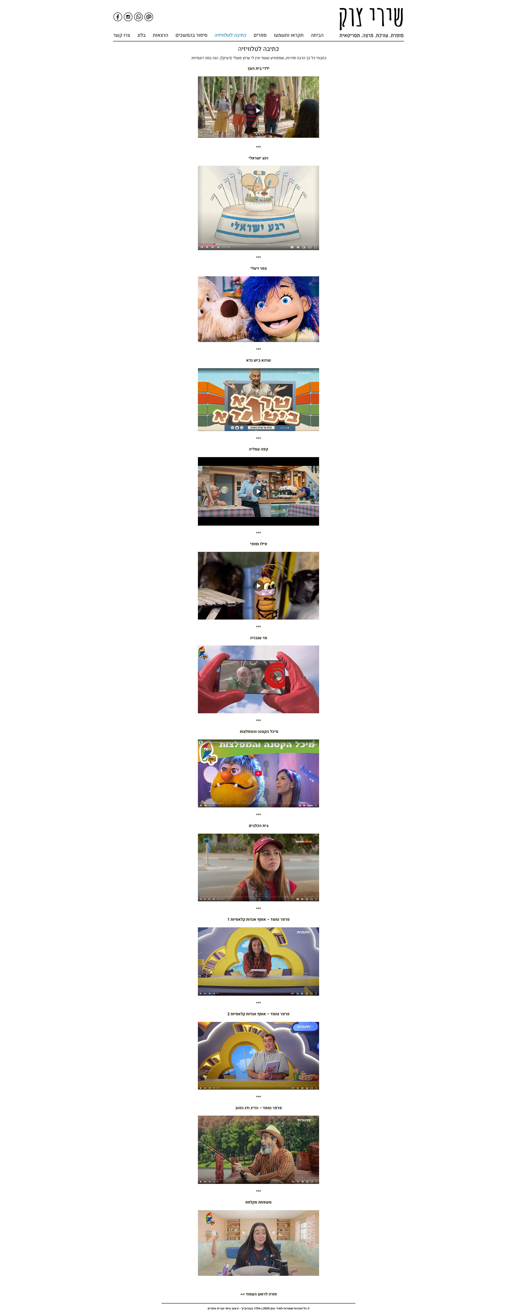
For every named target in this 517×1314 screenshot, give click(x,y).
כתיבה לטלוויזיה (230, 35)
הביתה (317, 35)
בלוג (141, 35)
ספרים (260, 35)
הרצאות (160, 35)
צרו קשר (121, 35)
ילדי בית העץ (259, 68)
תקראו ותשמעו (289, 35)
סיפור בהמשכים (191, 35)
